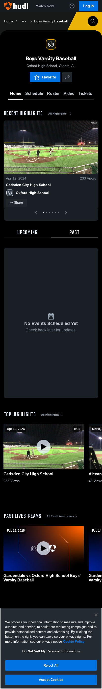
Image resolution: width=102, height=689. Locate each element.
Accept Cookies (51, 680)
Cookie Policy (73, 641)
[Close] (96, 614)
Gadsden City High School (28, 185)
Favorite (49, 77)
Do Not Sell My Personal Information (51, 651)
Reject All (51, 665)
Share (18, 202)
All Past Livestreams (60, 516)
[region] (51, 648)
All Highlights (57, 113)
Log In (88, 5)
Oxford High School (32, 193)
